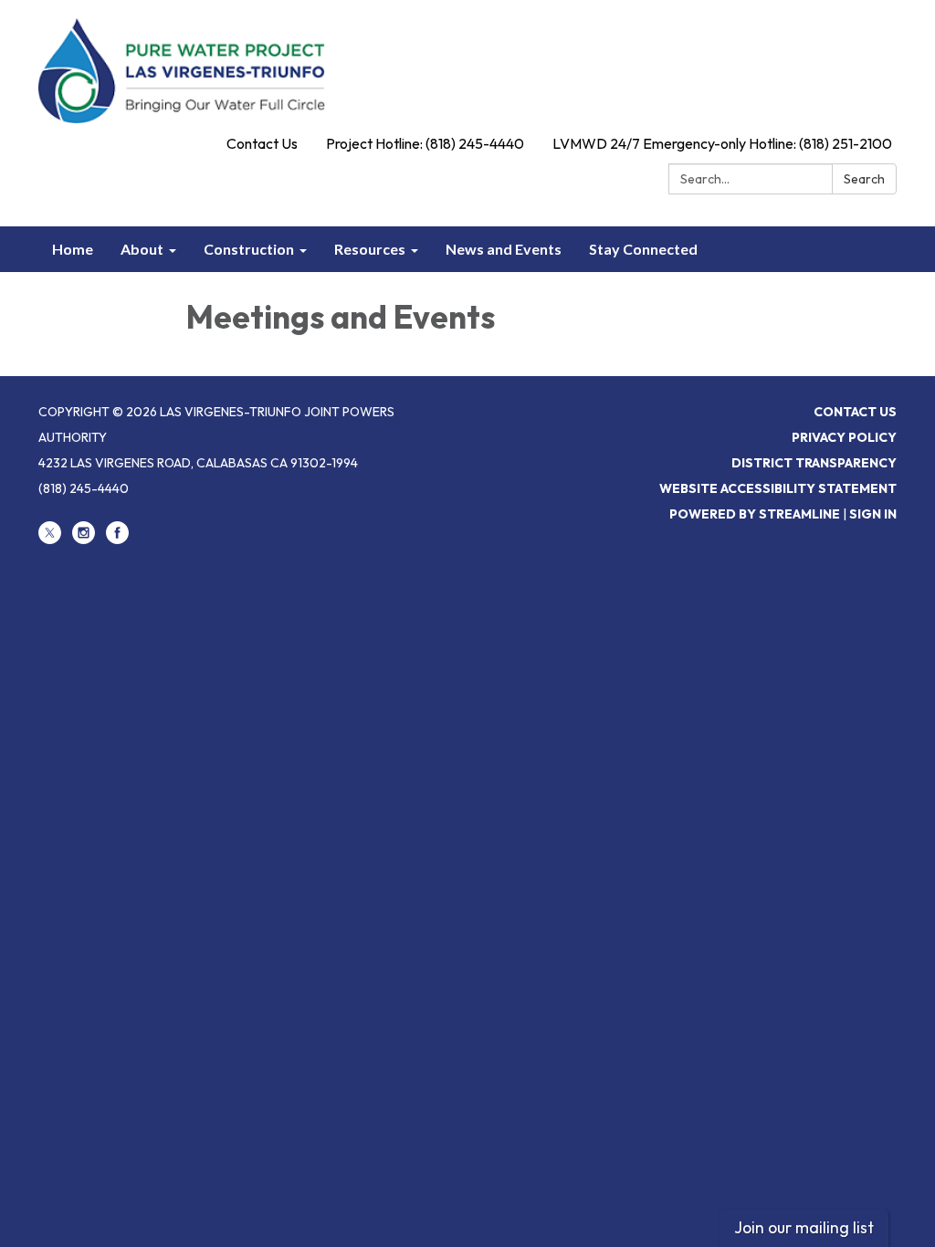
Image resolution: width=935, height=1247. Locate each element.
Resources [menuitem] (369, 248)
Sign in (873, 514)
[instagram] (83, 539)
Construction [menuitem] (249, 248)
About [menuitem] (142, 248)
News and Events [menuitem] (504, 248)
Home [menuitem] (72, 248)
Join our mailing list (804, 1227)
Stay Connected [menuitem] (643, 248)
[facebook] (117, 539)
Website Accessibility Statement (778, 488)
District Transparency (814, 463)
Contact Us (262, 143)
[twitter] (49, 539)
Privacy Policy (844, 437)
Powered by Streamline (754, 514)
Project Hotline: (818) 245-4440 (425, 143)
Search (864, 179)
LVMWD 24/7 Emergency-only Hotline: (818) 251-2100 (722, 143)
